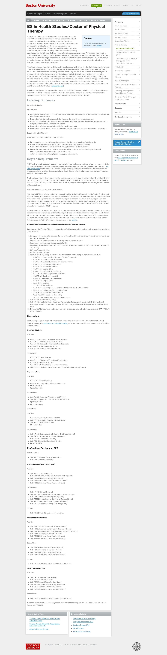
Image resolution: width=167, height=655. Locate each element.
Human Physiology (121, 33)
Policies (73, 14)
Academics (96, 5)
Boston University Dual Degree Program (125, 86)
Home (28, 20)
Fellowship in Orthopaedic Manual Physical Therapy (124, 92)
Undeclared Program (122, 81)
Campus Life (128, 5)
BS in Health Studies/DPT (125, 49)
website (99, 45)
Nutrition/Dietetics (121, 37)
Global (117, 5)
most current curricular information (55, 323)
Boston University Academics (40, 6)
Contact (85, 644)
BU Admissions (78, 628)
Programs (83, 20)
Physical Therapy (98, 20)
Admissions (85, 5)
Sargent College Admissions (83, 622)
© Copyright (49, 644)
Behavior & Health (121, 26)
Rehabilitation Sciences (123, 71)
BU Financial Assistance (81, 631)
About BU (58, 644)
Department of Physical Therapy (84, 619)
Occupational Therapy (122, 41)
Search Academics (132, 14)
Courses (118, 108)
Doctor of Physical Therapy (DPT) (125, 53)
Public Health (119, 67)
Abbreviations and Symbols (39, 629)
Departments (120, 103)
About (138, 5)
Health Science (120, 30)
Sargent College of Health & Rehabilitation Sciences (54, 20)
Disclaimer (93, 644)
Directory (73, 644)
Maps (79, 644)
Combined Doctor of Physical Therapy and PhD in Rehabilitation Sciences (126, 61)
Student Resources (123, 117)
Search (65, 644)
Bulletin (47, 14)
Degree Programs (60, 14)
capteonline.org (57, 86)
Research (108, 5)
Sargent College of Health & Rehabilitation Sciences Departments (44, 625)
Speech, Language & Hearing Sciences (125, 76)
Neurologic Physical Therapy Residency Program (125, 98)
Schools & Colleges (34, 14)
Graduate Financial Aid (81, 625)
